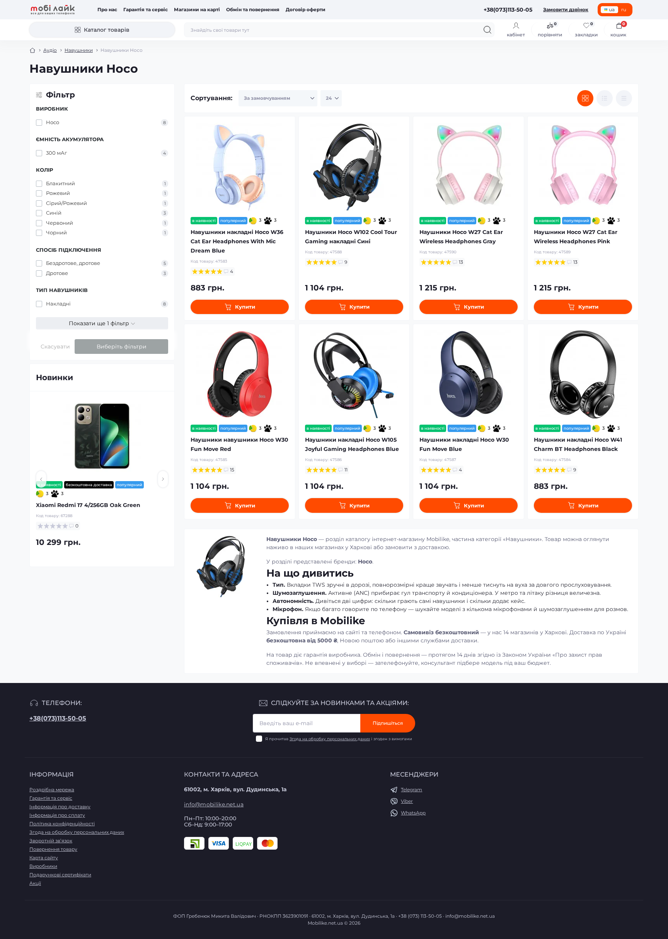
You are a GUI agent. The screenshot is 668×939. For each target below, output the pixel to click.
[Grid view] (585, 98)
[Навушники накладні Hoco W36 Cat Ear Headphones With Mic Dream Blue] (240, 167)
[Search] (487, 29)
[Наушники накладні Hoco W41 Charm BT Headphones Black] (583, 374)
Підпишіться (388, 723)
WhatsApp (413, 813)
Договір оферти (305, 9)
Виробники (43, 866)
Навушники (79, 50)
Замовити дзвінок (565, 9)
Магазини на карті (197, 9)
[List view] (604, 98)
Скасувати (55, 346)
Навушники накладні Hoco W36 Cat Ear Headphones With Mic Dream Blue (237, 241)
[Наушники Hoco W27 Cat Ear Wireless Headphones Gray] (468, 167)
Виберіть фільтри (122, 346)
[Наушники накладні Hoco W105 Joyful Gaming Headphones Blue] (354, 374)
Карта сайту (43, 857)
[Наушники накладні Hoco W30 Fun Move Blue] (468, 374)
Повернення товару (53, 849)
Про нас (107, 9)
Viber (407, 801)
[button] (41, 479)
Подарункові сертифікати (60, 875)
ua (612, 9)
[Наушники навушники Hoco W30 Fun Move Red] (240, 374)
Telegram (411, 789)
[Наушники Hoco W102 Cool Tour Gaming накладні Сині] (354, 167)
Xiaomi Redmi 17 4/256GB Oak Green (88, 505)
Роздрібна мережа (51, 789)
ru (623, 9)
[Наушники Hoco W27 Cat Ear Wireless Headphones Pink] (583, 167)
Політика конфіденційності (62, 823)
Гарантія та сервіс (145, 9)
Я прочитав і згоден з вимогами (338, 738)
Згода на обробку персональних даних (330, 738)
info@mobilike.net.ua (214, 804)
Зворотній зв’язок (50, 840)
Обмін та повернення (252, 9)
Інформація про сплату (57, 815)
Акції (35, 883)
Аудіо (50, 50)
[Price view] (624, 98)
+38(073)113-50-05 (57, 718)
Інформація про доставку (59, 806)
